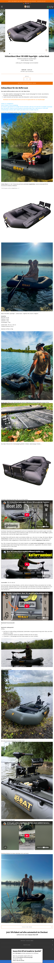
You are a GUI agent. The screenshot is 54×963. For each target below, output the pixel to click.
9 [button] (18, 53)
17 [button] (27, 53)
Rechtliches (27, 944)
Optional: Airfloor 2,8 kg (7, 329)
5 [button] (14, 53)
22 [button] (33, 53)
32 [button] (44, 53)
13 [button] (23, 53)
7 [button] (16, 53)
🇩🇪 (23, 3)
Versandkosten (30, 71)
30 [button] (42, 53)
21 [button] (32, 53)
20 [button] (31, 53)
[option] (27, 1)
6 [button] (15, 53)
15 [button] (25, 53)
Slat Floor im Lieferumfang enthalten (12, 631)
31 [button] (43, 53)
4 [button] (13, 53)
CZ (30, 3)
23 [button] (34, 53)
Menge (27, 76)
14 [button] (24, 53)
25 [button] (36, 53)
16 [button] (26, 53)
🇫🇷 (25, 3)
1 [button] (9, 53)
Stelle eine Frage (27, 926)
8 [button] (17, 53)
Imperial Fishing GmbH (27, 940)
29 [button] (41, 53)
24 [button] (35, 53)
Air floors (35, 634)
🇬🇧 (28, 3)
